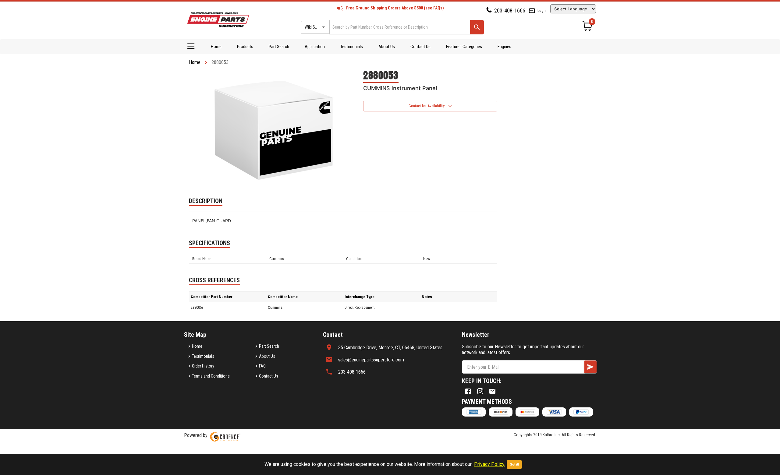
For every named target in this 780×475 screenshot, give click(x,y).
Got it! (514, 464)
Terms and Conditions (211, 376)
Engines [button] (504, 46)
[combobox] (399, 27)
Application (315, 46)
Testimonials (351, 46)
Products (245, 46)
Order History (203, 366)
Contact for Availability (427, 106)
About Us (386, 46)
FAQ (262, 366)
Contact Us (420, 46)
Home (216, 46)
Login (541, 10)
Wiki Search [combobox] (315, 27)
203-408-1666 (509, 10)
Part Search (279, 46)
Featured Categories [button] (464, 46)
